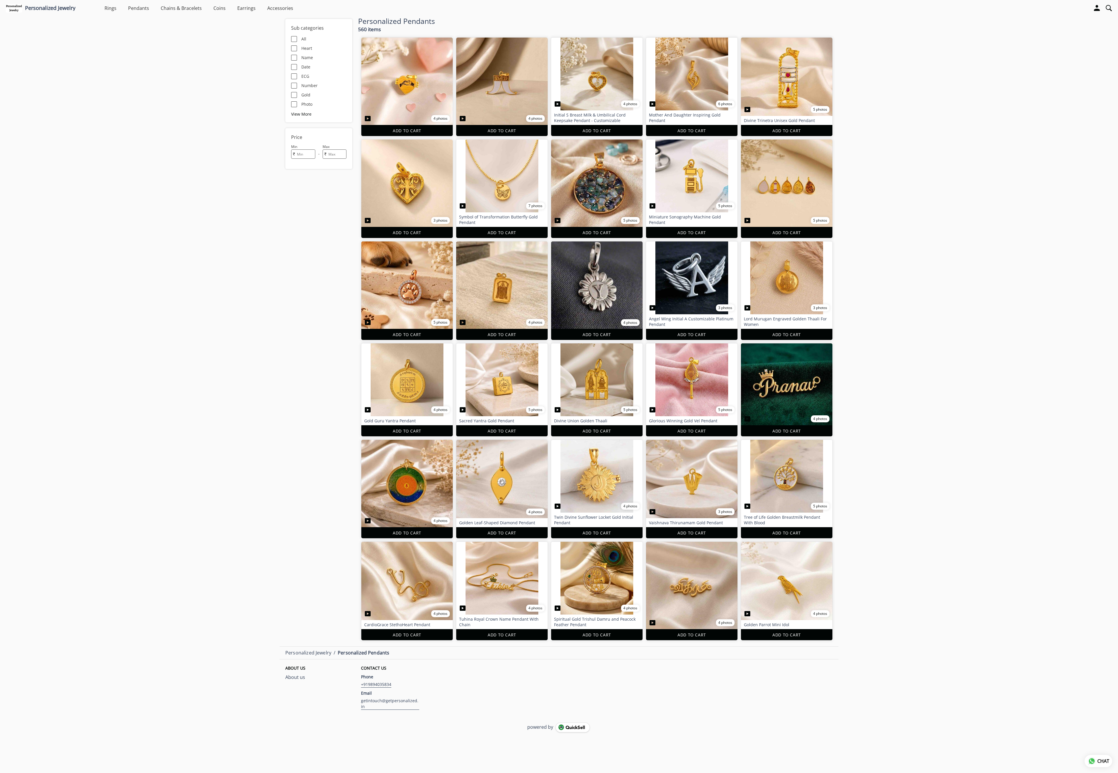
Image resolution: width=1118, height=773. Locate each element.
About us (295, 677)
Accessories (280, 8)
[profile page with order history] (1097, 8)
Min (294, 146)
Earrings (246, 8)
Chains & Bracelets (181, 8)
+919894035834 (376, 684)
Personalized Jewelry (50, 8)
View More (301, 114)
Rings (110, 8)
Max (326, 146)
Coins (219, 8)
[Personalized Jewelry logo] (14, 8)
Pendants (138, 8)
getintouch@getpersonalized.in (389, 703)
